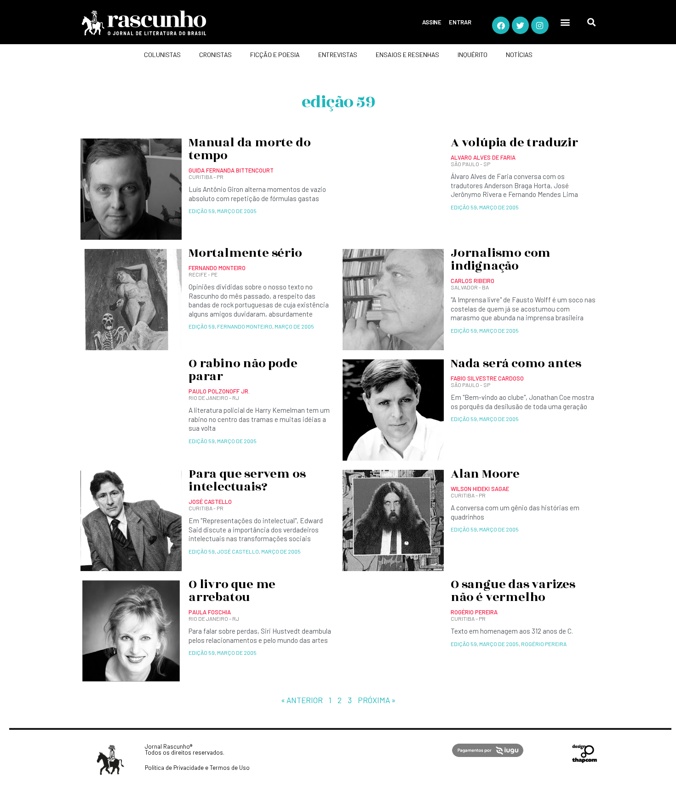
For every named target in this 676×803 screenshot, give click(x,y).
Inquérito (472, 54)
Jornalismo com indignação (500, 259)
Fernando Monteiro (244, 326)
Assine (431, 22)
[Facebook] (500, 25)
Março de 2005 (237, 211)
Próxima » (376, 700)
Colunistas (162, 54)
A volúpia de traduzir (514, 142)
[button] (565, 22)
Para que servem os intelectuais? (247, 480)
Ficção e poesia (275, 54)
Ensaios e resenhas (407, 54)
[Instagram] (539, 25)
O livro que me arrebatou (232, 591)
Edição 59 (202, 211)
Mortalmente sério (245, 253)
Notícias (519, 54)
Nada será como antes (516, 363)
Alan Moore (485, 474)
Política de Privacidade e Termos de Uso (197, 767)
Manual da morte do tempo (249, 149)
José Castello (238, 551)
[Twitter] (520, 25)
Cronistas (215, 54)
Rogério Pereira (544, 644)
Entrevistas (337, 54)
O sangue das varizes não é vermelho (513, 591)
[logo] (179, 23)
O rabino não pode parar (243, 370)
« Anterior (302, 700)
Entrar (460, 22)
